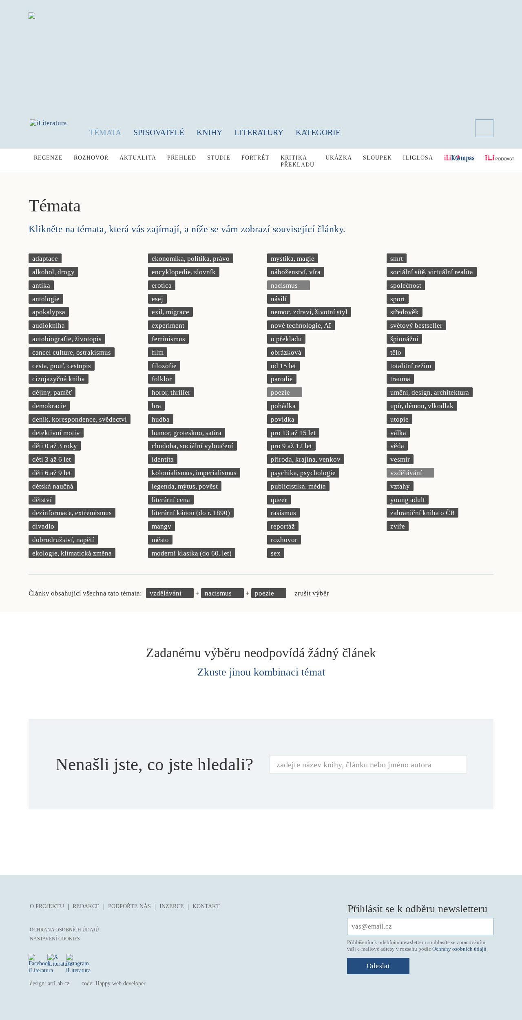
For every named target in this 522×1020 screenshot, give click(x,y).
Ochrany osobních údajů (459, 949)
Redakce (86, 906)
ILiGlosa (418, 158)
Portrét (255, 158)
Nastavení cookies (55, 939)
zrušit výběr (311, 593)
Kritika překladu (297, 161)
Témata (105, 132)
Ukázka (338, 158)
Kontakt (206, 906)
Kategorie (318, 132)
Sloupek (377, 158)
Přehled (181, 158)
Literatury (258, 132)
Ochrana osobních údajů (64, 930)
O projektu (47, 906)
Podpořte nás (129, 906)
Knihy (209, 132)
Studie (218, 158)
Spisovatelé (158, 132)
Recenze (48, 158)
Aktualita (137, 158)
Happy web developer (120, 983)
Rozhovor (91, 158)
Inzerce (171, 906)
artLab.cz (58, 983)
